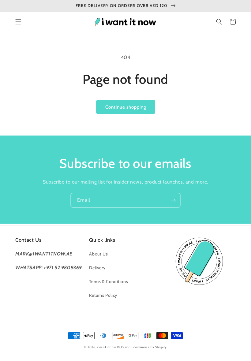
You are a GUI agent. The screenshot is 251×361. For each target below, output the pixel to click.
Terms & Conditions (108, 281)
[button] (18, 21)
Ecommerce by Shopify (149, 347)
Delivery (97, 267)
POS (120, 347)
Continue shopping (125, 107)
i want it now (106, 347)
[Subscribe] (173, 200)
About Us (98, 254)
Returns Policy (103, 295)
